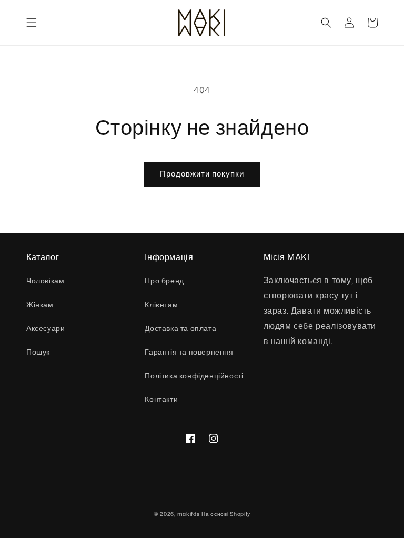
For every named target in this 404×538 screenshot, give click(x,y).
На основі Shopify (225, 514)
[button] (31, 22)
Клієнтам (161, 304)
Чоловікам (45, 280)
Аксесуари (45, 328)
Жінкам (40, 304)
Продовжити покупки (202, 173)
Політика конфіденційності (194, 375)
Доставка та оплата (180, 328)
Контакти (161, 399)
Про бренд (164, 280)
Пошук (38, 352)
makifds (188, 514)
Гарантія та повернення (189, 352)
